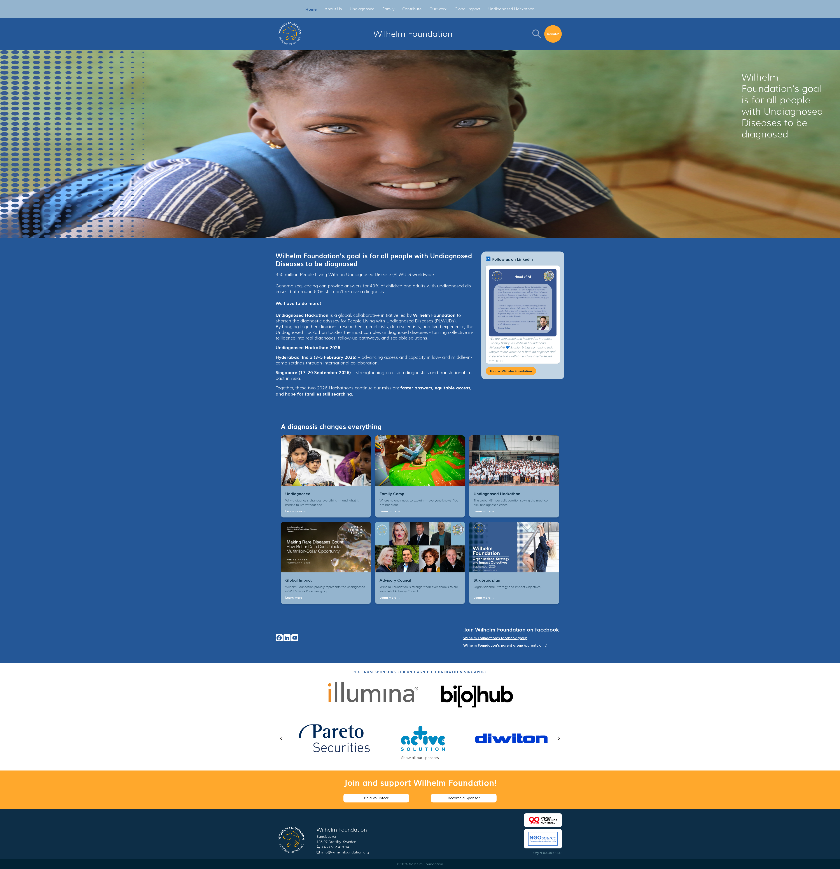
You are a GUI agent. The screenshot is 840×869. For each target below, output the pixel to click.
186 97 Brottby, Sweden (336, 842)
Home (311, 9)
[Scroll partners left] (281, 738)
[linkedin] (287, 637)
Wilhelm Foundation (413, 34)
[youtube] (294, 637)
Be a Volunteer (376, 798)
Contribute (412, 9)
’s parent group (493, 645)
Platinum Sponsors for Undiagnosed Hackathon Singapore (420, 672)
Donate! (553, 34)
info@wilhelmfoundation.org (345, 852)
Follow (511, 371)
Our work (438, 9)
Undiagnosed (362, 9)
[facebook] (279, 637)
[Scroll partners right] (559, 738)
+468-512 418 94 (335, 847)
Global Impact (467, 9)
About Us (333, 9)
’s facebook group (495, 637)
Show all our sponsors (420, 758)
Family (388, 9)
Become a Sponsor (464, 798)
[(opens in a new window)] (373, 692)
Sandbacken (327, 836)
